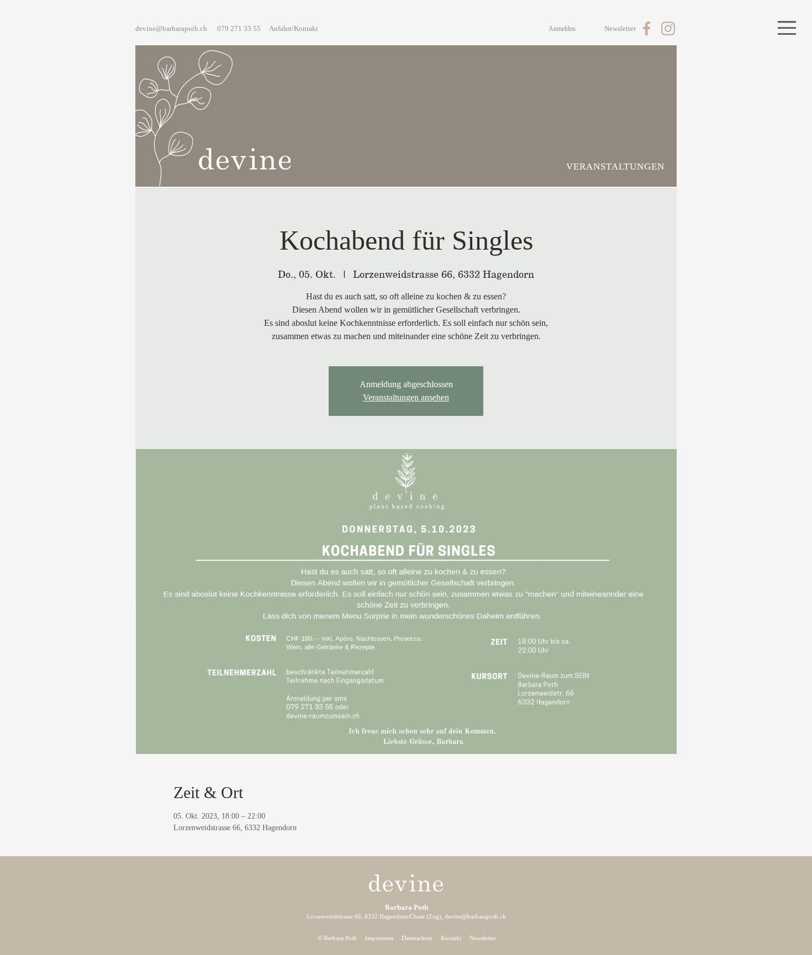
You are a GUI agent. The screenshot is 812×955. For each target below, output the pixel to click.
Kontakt (451, 938)
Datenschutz (417, 938)
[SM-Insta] (668, 28)
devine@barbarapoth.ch (171, 28)
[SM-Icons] (646, 28)
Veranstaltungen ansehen (406, 397)
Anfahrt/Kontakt (293, 28)
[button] (787, 28)
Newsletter (483, 938)
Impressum (379, 938)
